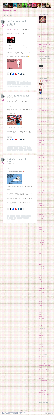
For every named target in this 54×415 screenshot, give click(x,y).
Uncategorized (41, 350)
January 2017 (41, 233)
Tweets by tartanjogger (42, 46)
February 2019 (41, 179)
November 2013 (41, 316)
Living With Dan (41, 358)
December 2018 (41, 183)
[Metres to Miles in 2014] (3, 96)
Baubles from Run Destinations (44, 110)
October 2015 (41, 266)
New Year (26, 84)
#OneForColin (41, 384)
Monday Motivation (42, 100)
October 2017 (41, 214)
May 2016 (40, 251)
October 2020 (41, 144)
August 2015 (41, 270)
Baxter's (20, 81)
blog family (12, 216)
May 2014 (40, 303)
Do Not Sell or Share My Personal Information (34, 410)
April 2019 (40, 175)
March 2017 (41, 229)
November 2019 (41, 159)
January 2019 (41, 181)
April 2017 (40, 227)
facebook (28, 216)
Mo (18, 84)
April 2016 (40, 253)
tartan (17, 86)
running (8, 86)
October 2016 (41, 240)
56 (2, 25)
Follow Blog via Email (44, 56)
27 (2, 163)
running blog (19, 217)
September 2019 (41, 164)
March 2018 (41, 203)
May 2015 (40, 277)
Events (40, 331)
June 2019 (40, 170)
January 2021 (41, 138)
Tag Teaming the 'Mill (42, 121)
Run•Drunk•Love (41, 382)
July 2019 (40, 168)
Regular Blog (41, 346)
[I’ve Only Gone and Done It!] (3, 22)
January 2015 (41, 286)
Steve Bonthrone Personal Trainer (44, 394)
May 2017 (40, 225)
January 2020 (41, 155)
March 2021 (41, 133)
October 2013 (41, 318)
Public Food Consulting (42, 356)
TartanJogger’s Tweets (45, 44)
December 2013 (41, 314)
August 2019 (41, 166)
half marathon (10, 148)
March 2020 (41, 151)
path (15, 217)
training (22, 86)
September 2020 (41, 146)
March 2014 (41, 307)
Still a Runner (44, 80)
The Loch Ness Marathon (11, 34)
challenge (25, 81)
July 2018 (40, 194)
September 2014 (41, 294)
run (30, 84)
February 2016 (41, 257)
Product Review (41, 339)
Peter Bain (40, 367)
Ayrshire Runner (41, 378)
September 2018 (41, 190)
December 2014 (41, 288)
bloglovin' (23, 216)
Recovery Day (41, 119)
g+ (7, 217)
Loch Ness (9, 84)
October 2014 (41, 292)
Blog (8, 216)
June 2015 (40, 275)
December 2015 (41, 262)
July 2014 (40, 299)
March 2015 (41, 281)
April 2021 (40, 131)
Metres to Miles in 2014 (11, 29)
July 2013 (40, 325)
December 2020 (41, 140)
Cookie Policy (19, 413)
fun (29, 146)
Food (40, 333)
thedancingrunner (42, 392)
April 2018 (40, 201)
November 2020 (41, 142)
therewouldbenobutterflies (43, 369)
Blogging (18, 216)
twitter (26, 86)
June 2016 (40, 249)
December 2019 (41, 157)
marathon (14, 84)
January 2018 (41, 207)
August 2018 (41, 192)
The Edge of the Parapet (43, 380)
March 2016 (41, 255)
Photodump (41, 337)
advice (16, 81)
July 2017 (40, 220)
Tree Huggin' (41, 102)
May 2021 (40, 129)
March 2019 (41, 177)
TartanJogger (9, 10)
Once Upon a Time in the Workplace (44, 365)
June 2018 (40, 196)
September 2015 (41, 268)
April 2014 (40, 305)
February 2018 (41, 205)
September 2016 (41, 242)
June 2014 (40, 301)
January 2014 (41, 312)
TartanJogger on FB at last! (17, 160)
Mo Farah (21, 84)
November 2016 (41, 238)
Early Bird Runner (41, 399)
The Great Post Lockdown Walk (44, 34)
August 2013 (41, 323)
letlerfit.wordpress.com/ (43, 371)
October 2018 (41, 188)
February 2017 (41, 231)
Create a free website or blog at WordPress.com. (20, 410)
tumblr (8, 219)
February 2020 (41, 153)
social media (26, 217)
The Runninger (41, 396)
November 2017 (41, 212)
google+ (11, 217)
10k (7, 81)
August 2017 (41, 218)
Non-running (41, 335)
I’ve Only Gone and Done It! (16, 22)
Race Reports (41, 344)
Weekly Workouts (42, 32)
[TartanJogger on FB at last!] (3, 160)
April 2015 (40, 279)
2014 (10, 81)
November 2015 (41, 264)
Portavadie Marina (42, 114)
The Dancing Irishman (42, 390)
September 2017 (41, 216)
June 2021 (40, 127)
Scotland (13, 86)
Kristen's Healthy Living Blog (43, 376)
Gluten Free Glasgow (42, 363)
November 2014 (41, 290)
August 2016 (41, 244)
